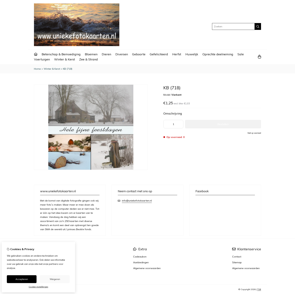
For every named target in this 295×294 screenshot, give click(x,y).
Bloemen (91, 54)
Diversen (121, 54)
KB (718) (67, 68)
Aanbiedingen (141, 262)
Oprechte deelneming (217, 54)
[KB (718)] (91, 169)
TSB (259, 289)
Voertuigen (42, 59)
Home (37, 68)
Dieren (106, 54)
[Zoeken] (258, 26)
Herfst (176, 54)
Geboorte (138, 54)
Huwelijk (191, 54)
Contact (236, 256)
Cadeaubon (139, 256)
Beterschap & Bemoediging (61, 54)
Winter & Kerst (64, 59)
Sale (240, 54)
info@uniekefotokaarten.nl (137, 200)
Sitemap (237, 262)
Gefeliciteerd (159, 54)
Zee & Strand (88, 59)
